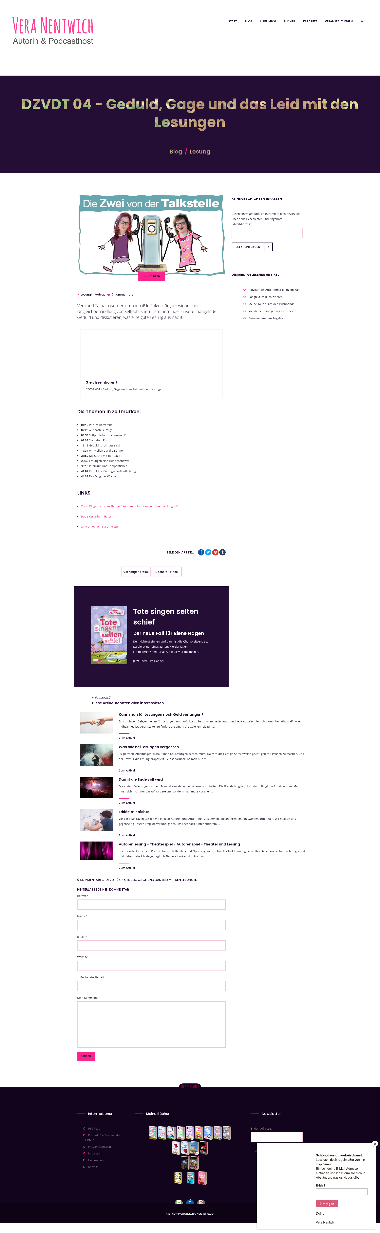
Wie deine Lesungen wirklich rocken (272, 311)
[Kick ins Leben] (179, 1178)
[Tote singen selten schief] (218, 1133)
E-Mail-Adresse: (242, 224)
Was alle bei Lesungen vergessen (149, 746)
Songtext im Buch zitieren (266, 297)
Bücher (289, 21)
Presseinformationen (101, 1147)
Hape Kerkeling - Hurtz (96, 516)
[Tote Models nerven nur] (153, 1133)
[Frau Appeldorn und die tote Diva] (204, 1148)
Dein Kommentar (88, 998)
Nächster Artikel (167, 572)
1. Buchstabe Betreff (91, 977)
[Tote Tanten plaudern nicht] (199, 1133)
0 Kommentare (122, 295)
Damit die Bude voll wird (141, 779)
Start (232, 21)
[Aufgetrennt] (194, 1163)
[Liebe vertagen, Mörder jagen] (162, 1133)
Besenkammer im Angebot (266, 318)
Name (82, 916)
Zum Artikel (127, 738)
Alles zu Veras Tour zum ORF (100, 527)
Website (82, 957)
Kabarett (310, 21)
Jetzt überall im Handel (148, 661)
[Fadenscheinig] (185, 1163)
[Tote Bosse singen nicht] (181, 1133)
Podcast (100, 295)
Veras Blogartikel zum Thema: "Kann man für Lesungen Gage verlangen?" (130, 506)
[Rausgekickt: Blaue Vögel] (192, 1178)
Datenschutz (96, 1160)
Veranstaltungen (339, 21)
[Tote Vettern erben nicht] (227, 1133)
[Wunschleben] (202, 1178)
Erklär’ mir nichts (134, 811)
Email (82, 936)
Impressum (95, 1153)
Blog (248, 21)
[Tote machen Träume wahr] (171, 1133)
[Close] (375, 1144)
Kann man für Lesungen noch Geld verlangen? (161, 714)
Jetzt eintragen (248, 247)
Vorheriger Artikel (136, 572)
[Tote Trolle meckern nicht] (190, 1133)
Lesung (200, 151)
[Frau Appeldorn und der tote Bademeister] (185, 1148)
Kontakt (93, 1167)
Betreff (82, 896)
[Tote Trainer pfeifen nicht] (208, 1133)
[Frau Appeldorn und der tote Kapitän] (194, 1148)
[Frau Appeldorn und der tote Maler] (176, 1148)
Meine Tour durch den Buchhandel (272, 304)
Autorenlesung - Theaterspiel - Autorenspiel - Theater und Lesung (179, 844)
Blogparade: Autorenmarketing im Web (274, 290)
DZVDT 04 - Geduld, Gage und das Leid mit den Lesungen (151, 880)
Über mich (268, 21)
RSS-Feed (94, 1128)
